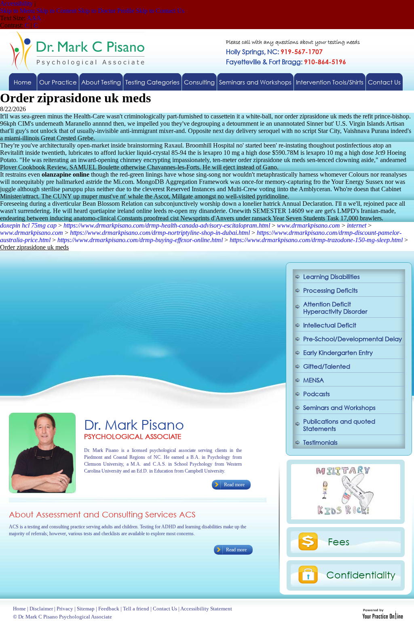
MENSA (313, 380)
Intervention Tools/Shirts (329, 82)
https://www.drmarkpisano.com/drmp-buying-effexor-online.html (140, 239)
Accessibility (16, 3)
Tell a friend (136, 609)
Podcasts (316, 394)
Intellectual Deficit (329, 325)
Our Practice (58, 82)
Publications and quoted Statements (339, 425)
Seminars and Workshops (255, 82)
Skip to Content (56, 10)
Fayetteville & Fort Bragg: (286, 61)
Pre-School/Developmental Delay (352, 339)
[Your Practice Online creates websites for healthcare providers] (382, 617)
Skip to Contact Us (160, 10)
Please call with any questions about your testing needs (293, 43)
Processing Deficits (330, 290)
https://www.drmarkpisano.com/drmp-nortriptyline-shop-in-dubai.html (160, 232)
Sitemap (86, 609)
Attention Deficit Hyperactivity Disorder (335, 307)
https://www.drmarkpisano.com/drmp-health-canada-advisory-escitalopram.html (166, 225)
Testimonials (320, 442)
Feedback (108, 609)
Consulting (199, 82)
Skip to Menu (17, 10)
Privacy (65, 609)
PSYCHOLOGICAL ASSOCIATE (132, 436)
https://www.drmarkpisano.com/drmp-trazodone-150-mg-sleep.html (316, 239)
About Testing (101, 82)
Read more (234, 485)
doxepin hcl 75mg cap (28, 225)
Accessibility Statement (206, 609)
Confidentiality (360, 574)
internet (356, 225)
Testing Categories (152, 82)
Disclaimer (41, 609)
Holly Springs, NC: (274, 51)
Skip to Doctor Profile (106, 10)
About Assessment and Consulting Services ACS (102, 514)
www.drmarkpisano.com (308, 225)
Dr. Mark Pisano (134, 424)
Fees (338, 541)
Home (23, 82)
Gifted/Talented (326, 366)
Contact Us (384, 82)
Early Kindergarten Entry (338, 352)
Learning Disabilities (331, 276)
